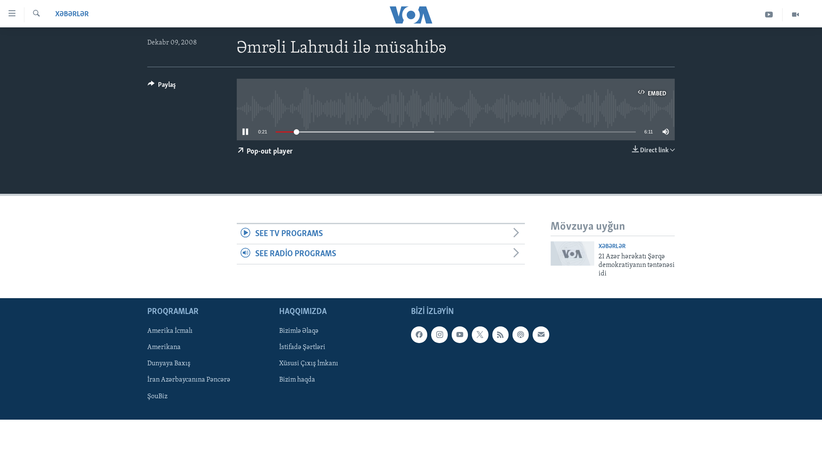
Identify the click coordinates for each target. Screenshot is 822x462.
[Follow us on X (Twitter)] (480, 334)
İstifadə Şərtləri (302, 347)
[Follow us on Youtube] (460, 334)
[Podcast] (520, 334)
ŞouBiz (157, 396)
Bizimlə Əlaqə (299, 331)
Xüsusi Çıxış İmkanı (308, 363)
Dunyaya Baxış (169, 363)
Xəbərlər (72, 14)
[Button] (162, 87)
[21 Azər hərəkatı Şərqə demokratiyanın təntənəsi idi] (572, 253)
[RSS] (500, 334)
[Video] (795, 14)
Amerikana (164, 347)
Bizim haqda (297, 379)
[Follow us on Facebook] (419, 334)
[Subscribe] (541, 334)
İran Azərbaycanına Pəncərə (188, 379)
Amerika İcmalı (170, 331)
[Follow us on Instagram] (439, 334)
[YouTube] (769, 14)
